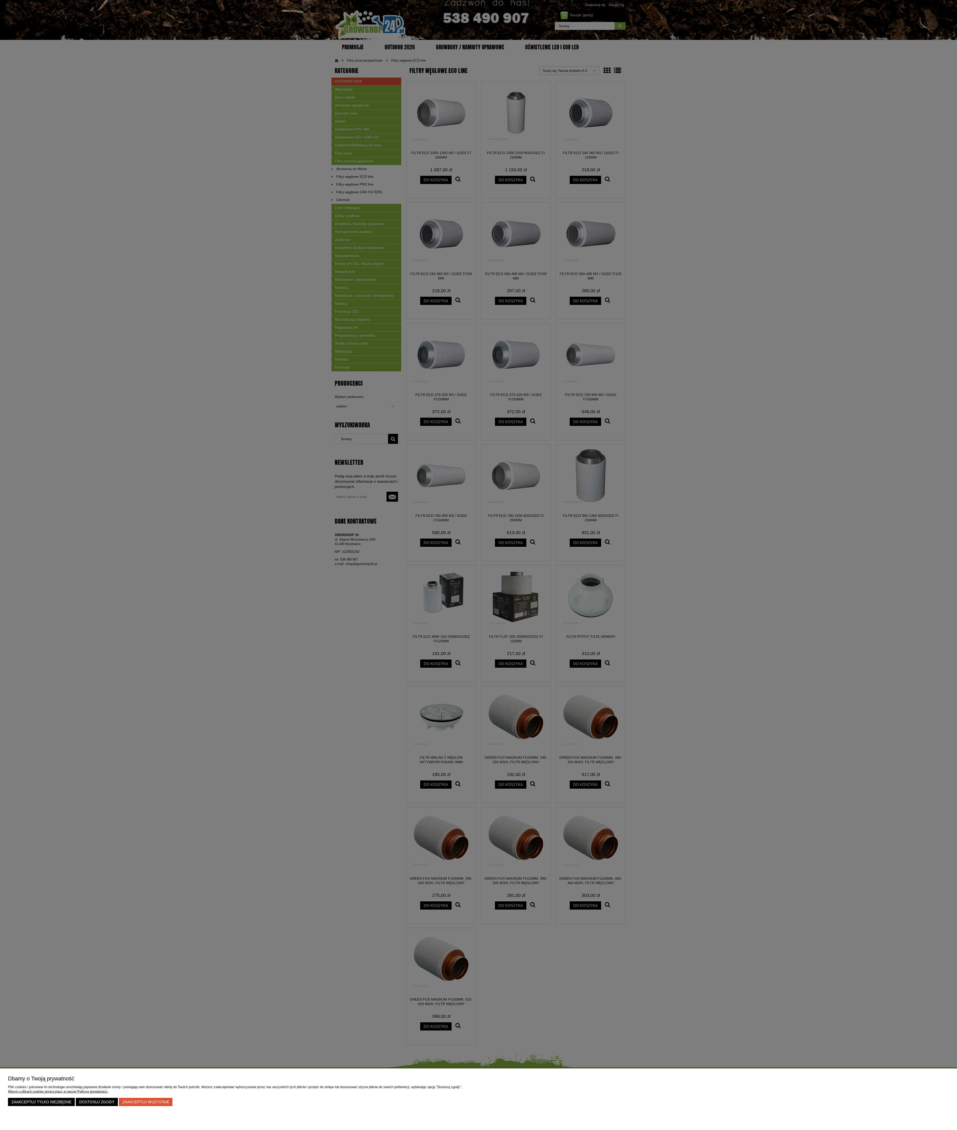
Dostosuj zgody (96, 1102)
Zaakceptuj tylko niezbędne (41, 1102)
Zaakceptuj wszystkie (145, 1102)
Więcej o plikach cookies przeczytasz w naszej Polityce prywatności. (58, 1091)
